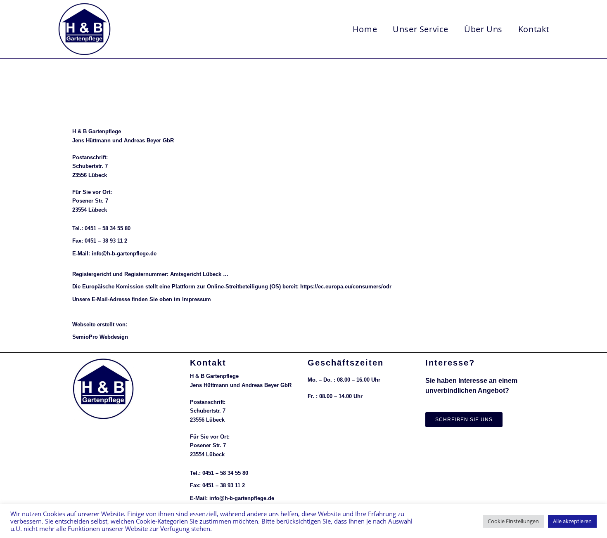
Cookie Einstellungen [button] (513, 521)
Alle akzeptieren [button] (572, 521)
